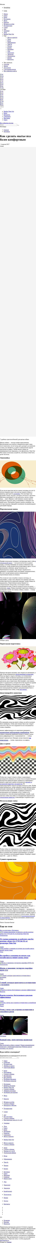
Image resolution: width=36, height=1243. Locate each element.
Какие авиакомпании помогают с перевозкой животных (17, 1046)
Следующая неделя (10, 69)
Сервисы (6, 1177)
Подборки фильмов (10, 1079)
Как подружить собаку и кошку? (10, 1045)
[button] (0, 108)
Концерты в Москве (10, 1105)
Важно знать (8, 1178)
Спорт (6, 27)
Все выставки (8, 1116)
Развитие (6, 1133)
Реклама (6, 1222)
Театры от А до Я (9, 1151)
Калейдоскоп (8, 1191)
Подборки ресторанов (11, 1092)
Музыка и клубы (9, 24)
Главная (6, 130)
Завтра (6, 66)
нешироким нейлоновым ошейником (14, 732)
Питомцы (10, 49)
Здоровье (6, 31)
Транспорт (10, 52)
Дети (5, 32)
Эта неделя (7, 67)
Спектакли (7, 116)
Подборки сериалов (10, 1081)
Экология (10, 54)
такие (8, 588)
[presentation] (1, 106)
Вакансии (7, 1224)
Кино (5, 17)
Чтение (9, 46)
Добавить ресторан (10, 1091)
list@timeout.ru (4, 1240)
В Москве (7, 1062)
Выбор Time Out (9, 34)
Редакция (7, 1220)
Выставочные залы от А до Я (13, 1120)
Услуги (6, 1201)
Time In (9, 44)
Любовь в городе (9, 1066)
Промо (9, 58)
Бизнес (9, 47)
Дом (8, 51)
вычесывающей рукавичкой (24, 674)
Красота (6, 22)
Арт (5, 29)
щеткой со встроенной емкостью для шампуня (16, 783)
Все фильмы (7, 1076)
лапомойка (16, 494)
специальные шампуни (7, 797)
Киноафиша (7, 1072)
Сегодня (6, 64)
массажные (23, 689)
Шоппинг (7, 1175)
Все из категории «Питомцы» (9, 930)
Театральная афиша (10, 1153)
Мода (5, 20)
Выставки (7, 118)
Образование (11, 42)
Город (5, 15)
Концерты (7, 115)
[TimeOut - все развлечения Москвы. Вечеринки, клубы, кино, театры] (4, 2)
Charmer (8, 1242)
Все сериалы (8, 1077)
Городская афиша (9, 1067)
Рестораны (7, 19)
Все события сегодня (6, 123)
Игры (9, 41)
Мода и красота (12, 37)
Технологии (11, 56)
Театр (9, 39)
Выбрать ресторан (9, 1086)
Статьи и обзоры (9, 1074)
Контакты (10, 59)
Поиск (6, 14)
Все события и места (10, 71)
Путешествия (8, 26)
